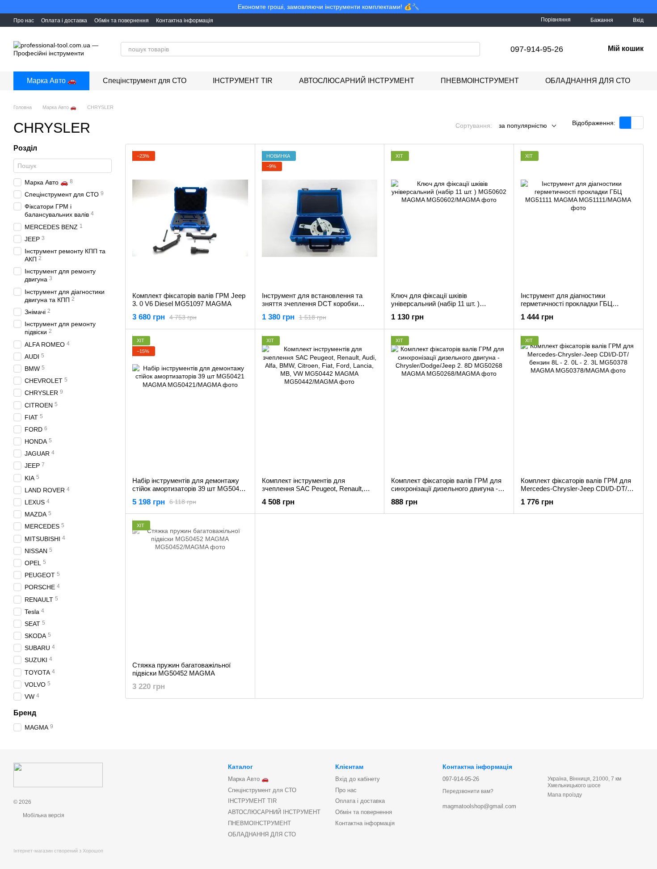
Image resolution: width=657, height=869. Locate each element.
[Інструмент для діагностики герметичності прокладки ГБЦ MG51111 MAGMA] (578, 218)
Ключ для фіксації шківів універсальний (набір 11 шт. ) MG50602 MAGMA (435, 303)
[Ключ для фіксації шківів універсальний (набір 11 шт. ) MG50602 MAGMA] (449, 218)
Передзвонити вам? (467, 791)
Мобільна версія (42, 815)
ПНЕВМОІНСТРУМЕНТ (480, 80)
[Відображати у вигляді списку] (637, 123)
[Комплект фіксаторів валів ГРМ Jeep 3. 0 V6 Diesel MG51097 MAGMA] (190, 218)
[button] (650, 6)
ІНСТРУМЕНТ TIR (243, 80)
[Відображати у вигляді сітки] (625, 123)
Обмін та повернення (121, 20)
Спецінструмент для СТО (144, 80)
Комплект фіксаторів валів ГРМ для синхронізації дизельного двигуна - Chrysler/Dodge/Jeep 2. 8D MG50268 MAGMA (446, 492)
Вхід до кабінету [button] (357, 779)
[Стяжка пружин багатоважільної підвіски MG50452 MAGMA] (190, 588)
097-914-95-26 (536, 49)
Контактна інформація (184, 20)
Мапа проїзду (565, 795)
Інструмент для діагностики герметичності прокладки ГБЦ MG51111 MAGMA (566, 303)
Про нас (23, 20)
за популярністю (523, 125)
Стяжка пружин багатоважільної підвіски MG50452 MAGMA (181, 669)
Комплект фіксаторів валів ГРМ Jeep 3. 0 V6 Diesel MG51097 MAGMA (188, 299)
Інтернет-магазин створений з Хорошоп (58, 850)
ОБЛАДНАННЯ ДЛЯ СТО (587, 80)
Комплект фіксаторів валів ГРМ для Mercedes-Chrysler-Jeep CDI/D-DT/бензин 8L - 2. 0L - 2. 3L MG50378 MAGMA (576, 492)
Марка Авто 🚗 (51, 80)
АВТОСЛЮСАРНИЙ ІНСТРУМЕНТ (356, 80)
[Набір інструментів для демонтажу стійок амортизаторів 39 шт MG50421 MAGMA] (190, 403)
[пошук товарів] (473, 49)
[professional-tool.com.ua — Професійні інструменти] (58, 775)
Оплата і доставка (64, 20)
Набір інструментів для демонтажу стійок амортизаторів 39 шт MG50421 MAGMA (189, 488)
